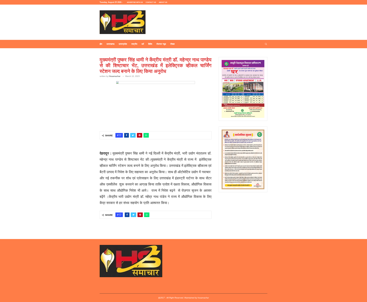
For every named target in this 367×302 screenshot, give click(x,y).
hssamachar (114, 76)
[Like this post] (120, 135)
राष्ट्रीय (134, 44)
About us (163, 2)
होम (101, 44)
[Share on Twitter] (133, 135)
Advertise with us (135, 2)
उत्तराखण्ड (110, 44)
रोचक (172, 44)
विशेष (150, 44)
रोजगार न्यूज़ (161, 44)
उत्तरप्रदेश (123, 44)
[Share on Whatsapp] (146, 135)
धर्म (142, 44)
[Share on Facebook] (126, 135)
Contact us (151, 2)
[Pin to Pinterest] (139, 135)
